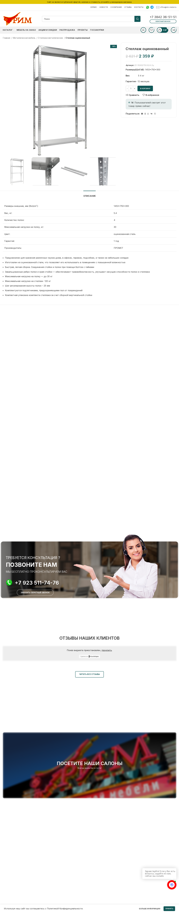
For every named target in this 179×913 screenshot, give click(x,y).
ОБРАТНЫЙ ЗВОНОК (162, 21)
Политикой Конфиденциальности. (65, 908)
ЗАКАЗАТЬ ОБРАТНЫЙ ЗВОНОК (35, 592)
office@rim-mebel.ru (168, 7)
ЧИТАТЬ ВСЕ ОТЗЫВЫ (89, 674)
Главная (7, 38)
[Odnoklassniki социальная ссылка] (145, 113)
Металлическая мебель (24, 38)
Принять (169, 909)
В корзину (145, 88)
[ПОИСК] (137, 19)
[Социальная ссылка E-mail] (142, 113)
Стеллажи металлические (50, 38)
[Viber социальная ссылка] (155, 113)
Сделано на (84, 656)
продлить (107, 650)
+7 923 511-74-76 (37, 582)
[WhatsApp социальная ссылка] (148, 113)
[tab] (89, 195)
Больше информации (149, 908)
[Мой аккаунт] (143, 30)
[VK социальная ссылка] (151, 113)
